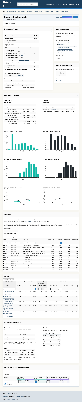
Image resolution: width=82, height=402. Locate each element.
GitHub (65, 4)
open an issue (20, 396)
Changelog (58, 4)
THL (19, 399)
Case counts (29, 11)
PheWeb (75, 17)
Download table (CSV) (8, 237)
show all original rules (24, 60)
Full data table (59, 80)
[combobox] (27, 4)
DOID (57, 17)
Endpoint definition (11, 11)
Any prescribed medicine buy (65, 49)
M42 (24, 51)
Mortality (57, 11)
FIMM (13, 399)
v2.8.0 (8, 393)
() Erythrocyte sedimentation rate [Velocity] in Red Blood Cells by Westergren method (8, 315)
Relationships (64, 11)
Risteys (7, 2)
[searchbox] (27, 4)
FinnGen (9, 399)
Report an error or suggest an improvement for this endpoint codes (39, 31)
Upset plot (58, 78)
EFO (61, 17)
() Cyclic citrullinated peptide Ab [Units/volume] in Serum (8, 298)
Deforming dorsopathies (64, 43)
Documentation (50, 4)
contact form (28, 221)
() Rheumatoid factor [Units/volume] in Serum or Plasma (8, 293)
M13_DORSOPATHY (18, 75)
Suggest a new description (73, 24)
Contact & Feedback (74, 4)
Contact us (5, 396)
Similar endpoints (21, 11)
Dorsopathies (61, 44)
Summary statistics (38, 11)
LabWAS (52, 11)
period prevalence (53, 109)
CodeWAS (46, 11)
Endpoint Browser (67, 17)
